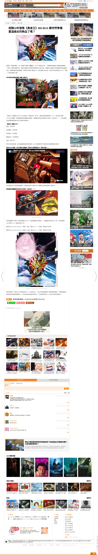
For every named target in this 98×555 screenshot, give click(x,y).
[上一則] (2, 276)
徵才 (45, 545)
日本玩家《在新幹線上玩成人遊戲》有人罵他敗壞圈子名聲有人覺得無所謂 (81, 166)
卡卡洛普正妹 (70, 525)
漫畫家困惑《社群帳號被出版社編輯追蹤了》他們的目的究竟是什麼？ (73, 509)
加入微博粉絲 (70, 529)
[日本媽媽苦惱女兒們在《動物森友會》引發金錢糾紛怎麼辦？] (81, 81)
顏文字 (9, 517)
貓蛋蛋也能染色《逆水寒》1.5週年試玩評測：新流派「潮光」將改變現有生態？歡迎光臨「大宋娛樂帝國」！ (36, 492)
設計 (74, 10)
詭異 (47, 10)
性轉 (26, 517)
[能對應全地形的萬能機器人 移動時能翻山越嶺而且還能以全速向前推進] (81, 93)
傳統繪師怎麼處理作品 (81, 20)
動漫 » (8, 498)
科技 (56, 10)
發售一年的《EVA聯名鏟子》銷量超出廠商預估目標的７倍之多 (61, 509)
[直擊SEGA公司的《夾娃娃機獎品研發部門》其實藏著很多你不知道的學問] (81, 62)
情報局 (26, 1)
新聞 (68, 537)
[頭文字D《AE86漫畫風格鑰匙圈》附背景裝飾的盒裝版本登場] (81, 49)
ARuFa (28, 519)
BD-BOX (42, 299)
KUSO (42, 10)
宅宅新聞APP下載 (25, 5)
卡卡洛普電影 (70, 523)
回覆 (68, 402)
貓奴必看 (43, 517)
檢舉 (68, 395)
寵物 (33, 10)
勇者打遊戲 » (11, 481)
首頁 (6, 10)
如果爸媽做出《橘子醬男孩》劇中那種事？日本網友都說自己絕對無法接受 (36, 509)
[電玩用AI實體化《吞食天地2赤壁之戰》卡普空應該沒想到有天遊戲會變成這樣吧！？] (83, 260)
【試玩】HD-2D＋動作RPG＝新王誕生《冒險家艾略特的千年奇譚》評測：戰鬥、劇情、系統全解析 (49, 492)
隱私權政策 (31, 545)
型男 (38, 10)
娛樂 (51, 10)
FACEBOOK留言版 (53, 379)
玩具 (69, 10)
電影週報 (44, 519)
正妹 (15, 10)
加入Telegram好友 (71, 532)
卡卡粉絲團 (80, 1)
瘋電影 (17, 517)
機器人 (22, 299)
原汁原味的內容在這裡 (12, 113)
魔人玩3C (46, 7)
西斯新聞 (19, 1)
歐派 (35, 517)
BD (33, 299)
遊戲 (65, 10)
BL (11, 517)
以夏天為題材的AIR (60, 20)
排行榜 (30, 1)
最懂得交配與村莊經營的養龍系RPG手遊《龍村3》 (24, 492)
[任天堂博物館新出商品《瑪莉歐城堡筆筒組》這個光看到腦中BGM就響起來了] (81, 74)
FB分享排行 (87, 45)
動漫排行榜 (20, 519)
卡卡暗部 (51, 545)
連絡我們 (58, 545)
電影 (23, 1)
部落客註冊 (39, 545)
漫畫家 (14, 519)
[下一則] (95, 276)
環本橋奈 (40, 7)
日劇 (54, 7)
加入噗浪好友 (23, 5)
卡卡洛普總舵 (70, 517)
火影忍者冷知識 (38, 20)
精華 (87, 10)
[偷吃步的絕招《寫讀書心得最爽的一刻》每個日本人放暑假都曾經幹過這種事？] (81, 87)
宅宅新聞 (15, 1)
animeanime (18, 308)
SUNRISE (28, 299)
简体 (85, 1)
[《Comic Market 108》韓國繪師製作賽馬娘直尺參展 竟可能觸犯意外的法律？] (81, 68)
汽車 (82, 10)
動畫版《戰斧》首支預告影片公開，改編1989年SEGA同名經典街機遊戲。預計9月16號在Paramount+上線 (48, 509)
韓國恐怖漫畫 (36, 519)
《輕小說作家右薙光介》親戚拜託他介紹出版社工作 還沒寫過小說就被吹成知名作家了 (81, 245)
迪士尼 (29, 517)
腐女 (14, 517)
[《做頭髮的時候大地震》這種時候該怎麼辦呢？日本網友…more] (81, 178)
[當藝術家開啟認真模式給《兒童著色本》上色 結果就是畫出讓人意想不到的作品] (81, 200)
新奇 (29, 10)
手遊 (31, 519)
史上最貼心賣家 (17, 20)
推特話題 (51, 7)
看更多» (89, 481)
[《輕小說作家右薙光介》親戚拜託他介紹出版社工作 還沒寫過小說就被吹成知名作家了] (81, 239)
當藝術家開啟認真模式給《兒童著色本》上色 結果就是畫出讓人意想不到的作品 (81, 205)
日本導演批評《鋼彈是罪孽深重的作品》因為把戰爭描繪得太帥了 (24, 509)
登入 (94, 553)
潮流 (78, 10)
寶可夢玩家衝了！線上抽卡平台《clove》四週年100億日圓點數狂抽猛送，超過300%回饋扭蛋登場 (12, 492)
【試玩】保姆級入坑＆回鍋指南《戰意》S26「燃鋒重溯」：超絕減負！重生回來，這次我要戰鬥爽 (61, 492)
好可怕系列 (22, 517)
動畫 (17, 299)
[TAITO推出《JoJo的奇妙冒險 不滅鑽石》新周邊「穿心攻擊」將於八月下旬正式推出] (81, 105)
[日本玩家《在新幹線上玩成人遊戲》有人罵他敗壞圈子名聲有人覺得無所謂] (81, 161)
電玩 (37, 7)
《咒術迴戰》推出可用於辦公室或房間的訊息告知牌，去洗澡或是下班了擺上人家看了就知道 (85, 509)
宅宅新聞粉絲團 (20, 5)
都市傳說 (39, 517)
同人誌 (56, 7)
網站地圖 (24, 545)
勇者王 (36, 299)
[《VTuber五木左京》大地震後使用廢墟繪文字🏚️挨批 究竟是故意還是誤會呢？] (81, 56)
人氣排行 (76, 45)
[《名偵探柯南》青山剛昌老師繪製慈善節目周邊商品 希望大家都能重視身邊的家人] (81, 99)
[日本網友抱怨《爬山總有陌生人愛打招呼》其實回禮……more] (81, 217)
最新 (11, 10)
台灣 (60, 7)
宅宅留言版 (20, 379)
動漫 (43, 7)
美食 (60, 10)
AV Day (24, 519)
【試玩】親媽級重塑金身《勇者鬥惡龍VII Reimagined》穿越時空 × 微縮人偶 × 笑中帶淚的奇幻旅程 (85, 492)
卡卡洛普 (7, 23)
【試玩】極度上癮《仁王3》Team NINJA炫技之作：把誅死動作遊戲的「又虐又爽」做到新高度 (73, 492)
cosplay (11, 519)
